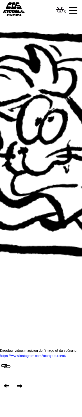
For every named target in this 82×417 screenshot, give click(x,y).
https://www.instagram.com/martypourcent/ (33, 356)
